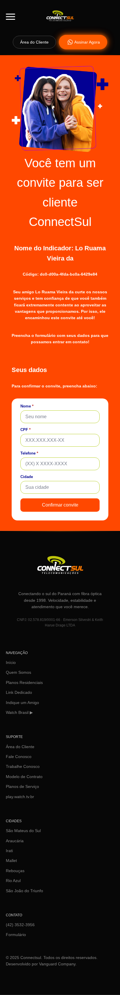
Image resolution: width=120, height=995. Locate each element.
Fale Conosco (18, 756)
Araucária (15, 840)
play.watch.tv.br (20, 796)
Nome (26, 406)
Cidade (26, 477)
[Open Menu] (10, 16)
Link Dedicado (19, 692)
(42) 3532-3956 (20, 924)
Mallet (11, 860)
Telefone (29, 453)
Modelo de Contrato (24, 776)
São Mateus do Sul (23, 830)
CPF (25, 430)
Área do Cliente (20, 746)
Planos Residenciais (24, 682)
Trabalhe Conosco (23, 766)
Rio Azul (13, 880)
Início (11, 662)
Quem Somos (18, 672)
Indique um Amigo (22, 702)
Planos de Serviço (22, 786)
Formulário (16, 934)
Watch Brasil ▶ (19, 712)
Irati (9, 850)
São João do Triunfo (24, 890)
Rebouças (15, 870)
